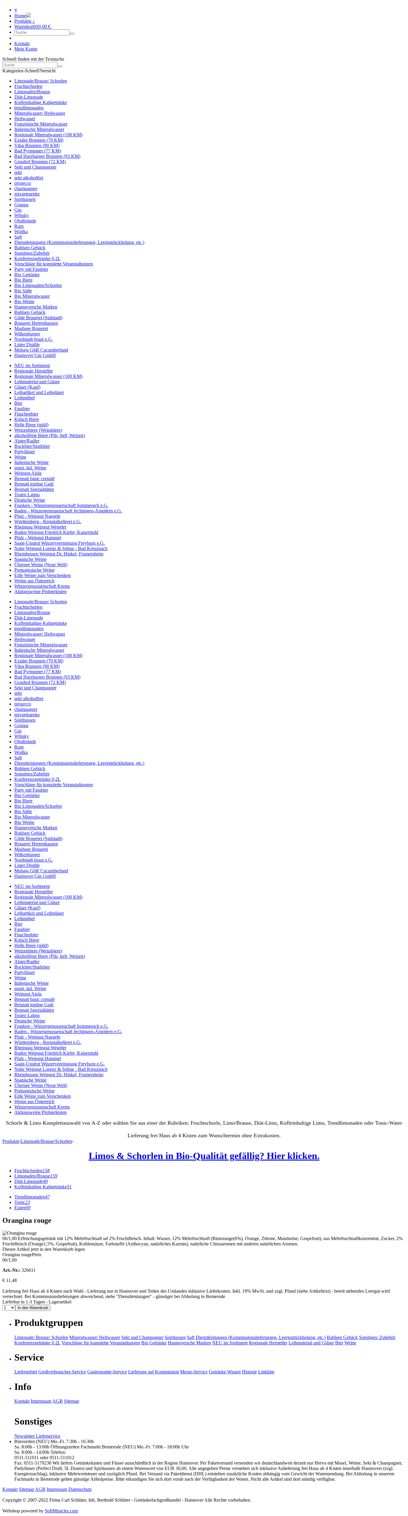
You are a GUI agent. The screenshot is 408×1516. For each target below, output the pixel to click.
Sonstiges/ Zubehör (377, 1337)
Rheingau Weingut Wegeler (40, 526)
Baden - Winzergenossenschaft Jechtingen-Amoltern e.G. (68, 510)
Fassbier (22, 408)
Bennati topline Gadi (33, 483)
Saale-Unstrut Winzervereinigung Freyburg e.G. (59, 543)
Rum (19, 226)
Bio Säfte (23, 290)
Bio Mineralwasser (32, 296)
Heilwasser (24, 118)
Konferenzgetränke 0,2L (37, 258)
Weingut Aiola (28, 473)
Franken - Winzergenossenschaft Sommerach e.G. (61, 505)
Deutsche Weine (29, 500)
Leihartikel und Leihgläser (39, 392)
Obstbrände (25, 220)
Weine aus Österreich (34, 580)
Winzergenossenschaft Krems (42, 586)
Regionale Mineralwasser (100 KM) (48, 134)
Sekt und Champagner (35, 167)
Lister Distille (27, 344)
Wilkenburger (27, 333)
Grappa (21, 204)
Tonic (22, 1202)
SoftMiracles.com (61, 1510)
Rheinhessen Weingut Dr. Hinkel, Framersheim (58, 553)
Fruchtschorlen (28, 86)
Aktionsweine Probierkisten (40, 591)
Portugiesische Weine (34, 569)
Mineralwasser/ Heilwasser (39, 113)
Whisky (21, 215)
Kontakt (22, 43)
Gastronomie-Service (107, 1371)
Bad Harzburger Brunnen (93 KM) (47, 156)
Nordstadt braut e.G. (33, 339)
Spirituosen (25, 199)
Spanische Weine (30, 559)
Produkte (10, 1141)
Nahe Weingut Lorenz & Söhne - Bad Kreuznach (61, 548)
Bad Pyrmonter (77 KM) (37, 150)
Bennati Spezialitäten (34, 489)
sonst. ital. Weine (30, 467)
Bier (18, 403)
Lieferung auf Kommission (153, 1371)
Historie (249, 1371)
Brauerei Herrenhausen (36, 323)
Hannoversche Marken (35, 306)
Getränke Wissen (225, 1371)
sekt (18, 172)
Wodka (21, 231)
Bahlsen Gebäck (29, 247)
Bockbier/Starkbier (32, 446)
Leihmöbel (24, 397)
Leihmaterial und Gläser (37, 381)
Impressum (41, 1401)
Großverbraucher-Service (62, 1371)
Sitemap (71, 1401)
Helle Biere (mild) (31, 424)
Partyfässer (24, 451)
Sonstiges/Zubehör (32, 253)
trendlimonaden (29, 107)
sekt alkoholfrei (28, 177)
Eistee (22, 1207)
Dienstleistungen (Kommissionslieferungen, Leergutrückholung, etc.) (79, 242)
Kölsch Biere (26, 419)
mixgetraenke (27, 193)
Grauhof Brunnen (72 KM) (40, 161)
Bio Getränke (27, 274)
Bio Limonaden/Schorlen (38, 285)
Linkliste (266, 1371)
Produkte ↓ (24, 21)
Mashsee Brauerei (31, 328)
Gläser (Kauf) (27, 387)
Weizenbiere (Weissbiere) (38, 430)
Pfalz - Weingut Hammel (37, 537)
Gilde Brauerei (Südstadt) (38, 317)
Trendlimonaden (32, 1196)
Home (20, 15)
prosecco (22, 183)
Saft (18, 236)
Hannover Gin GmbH (35, 355)
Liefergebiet (25, 1371)
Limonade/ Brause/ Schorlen (41, 1337)
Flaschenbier (26, 413)
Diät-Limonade (28, 97)
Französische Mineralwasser (41, 123)
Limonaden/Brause (32, 91)
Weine (20, 456)
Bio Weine (24, 301)
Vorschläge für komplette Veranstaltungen (53, 263)
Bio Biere (23, 280)
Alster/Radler (26, 440)
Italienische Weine (31, 462)
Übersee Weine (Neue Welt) (40, 564)
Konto (25, 48)
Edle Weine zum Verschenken (42, 575)
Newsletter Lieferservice (37, 1436)
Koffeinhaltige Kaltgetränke (40, 102)
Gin (18, 210)
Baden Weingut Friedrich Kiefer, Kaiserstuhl (56, 532)
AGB (57, 1401)
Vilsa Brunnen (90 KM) (36, 145)
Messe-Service (194, 1371)
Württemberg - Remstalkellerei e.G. (47, 521)
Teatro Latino (27, 494)
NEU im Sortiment (32, 365)
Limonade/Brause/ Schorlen (40, 80)
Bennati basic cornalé (34, 478)
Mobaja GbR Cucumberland (41, 349)
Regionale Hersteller (33, 370)
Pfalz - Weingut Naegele (37, 516)
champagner (25, 188)
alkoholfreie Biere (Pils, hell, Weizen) (49, 435)
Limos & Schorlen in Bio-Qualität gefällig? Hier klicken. (204, 1155)
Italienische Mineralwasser (39, 129)
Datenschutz (80, 1489)
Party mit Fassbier (31, 269)
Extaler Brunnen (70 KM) (38, 140)
